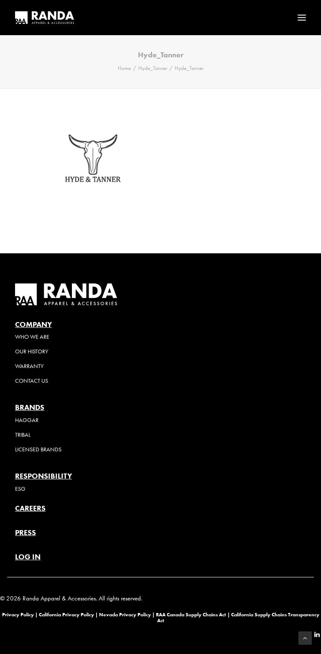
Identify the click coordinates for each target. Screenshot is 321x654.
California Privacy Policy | (69, 614)
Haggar (26, 420)
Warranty (29, 366)
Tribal (23, 434)
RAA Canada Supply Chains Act (191, 614)
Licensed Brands (38, 449)
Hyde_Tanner (152, 68)
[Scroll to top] (305, 637)
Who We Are (32, 336)
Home (124, 68)
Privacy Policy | (20, 614)
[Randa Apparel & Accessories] (44, 17)
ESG (20, 488)
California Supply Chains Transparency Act (238, 617)
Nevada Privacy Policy (125, 614)
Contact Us (31, 380)
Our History (31, 351)
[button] (302, 17)
